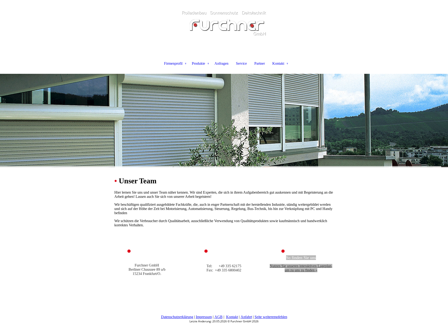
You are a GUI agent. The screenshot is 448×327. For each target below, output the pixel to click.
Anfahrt (246, 317)
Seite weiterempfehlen (271, 317)
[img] (224, 23)
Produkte (198, 63)
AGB (218, 317)
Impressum (204, 317)
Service (241, 63)
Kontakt (278, 63)
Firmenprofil (173, 63)
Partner (259, 63)
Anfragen (221, 63)
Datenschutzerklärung (177, 317)
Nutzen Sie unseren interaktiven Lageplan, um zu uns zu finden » (301, 268)
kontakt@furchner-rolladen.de (224, 274)
